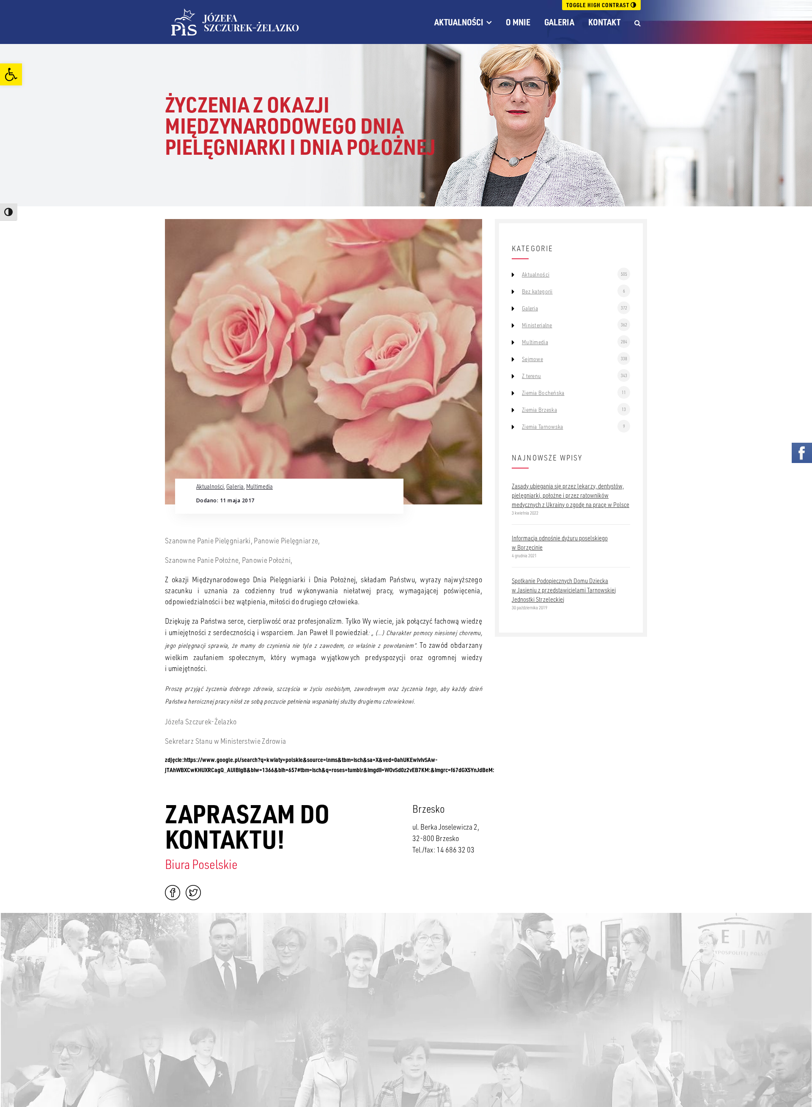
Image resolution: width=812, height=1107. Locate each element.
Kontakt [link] (604, 21)
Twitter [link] (193, 892)
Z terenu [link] (531, 376)
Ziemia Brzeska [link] (539, 410)
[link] (11, 74)
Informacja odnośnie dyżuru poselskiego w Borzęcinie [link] (560, 542)
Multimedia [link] (259, 486)
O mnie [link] (518, 21)
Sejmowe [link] (532, 359)
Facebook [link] (172, 892)
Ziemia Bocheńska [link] (543, 393)
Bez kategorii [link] (537, 291)
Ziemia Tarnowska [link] (542, 426)
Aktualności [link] (458, 21)
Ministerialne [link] (537, 325)
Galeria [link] (559, 21)
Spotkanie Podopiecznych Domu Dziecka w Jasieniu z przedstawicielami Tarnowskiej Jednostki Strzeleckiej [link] (564, 589)
